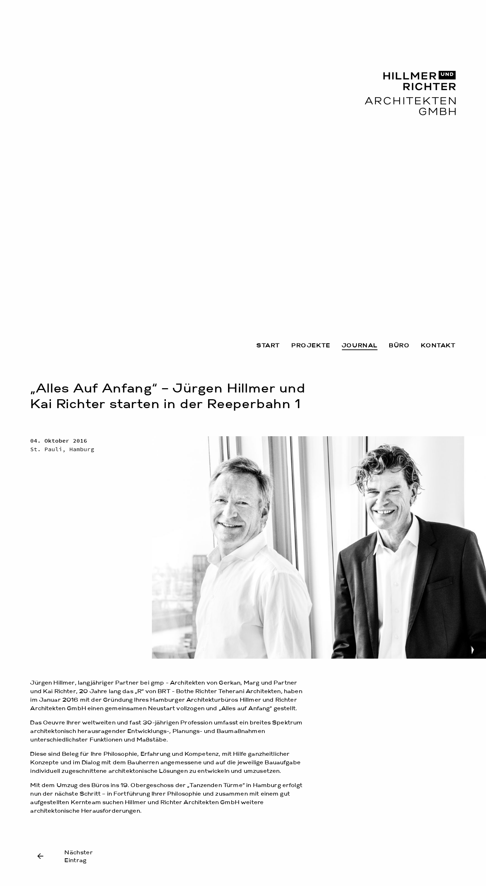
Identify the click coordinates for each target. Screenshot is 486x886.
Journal (359, 346)
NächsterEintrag (78, 857)
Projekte (311, 346)
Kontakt (438, 346)
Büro (399, 346)
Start (268, 346)
